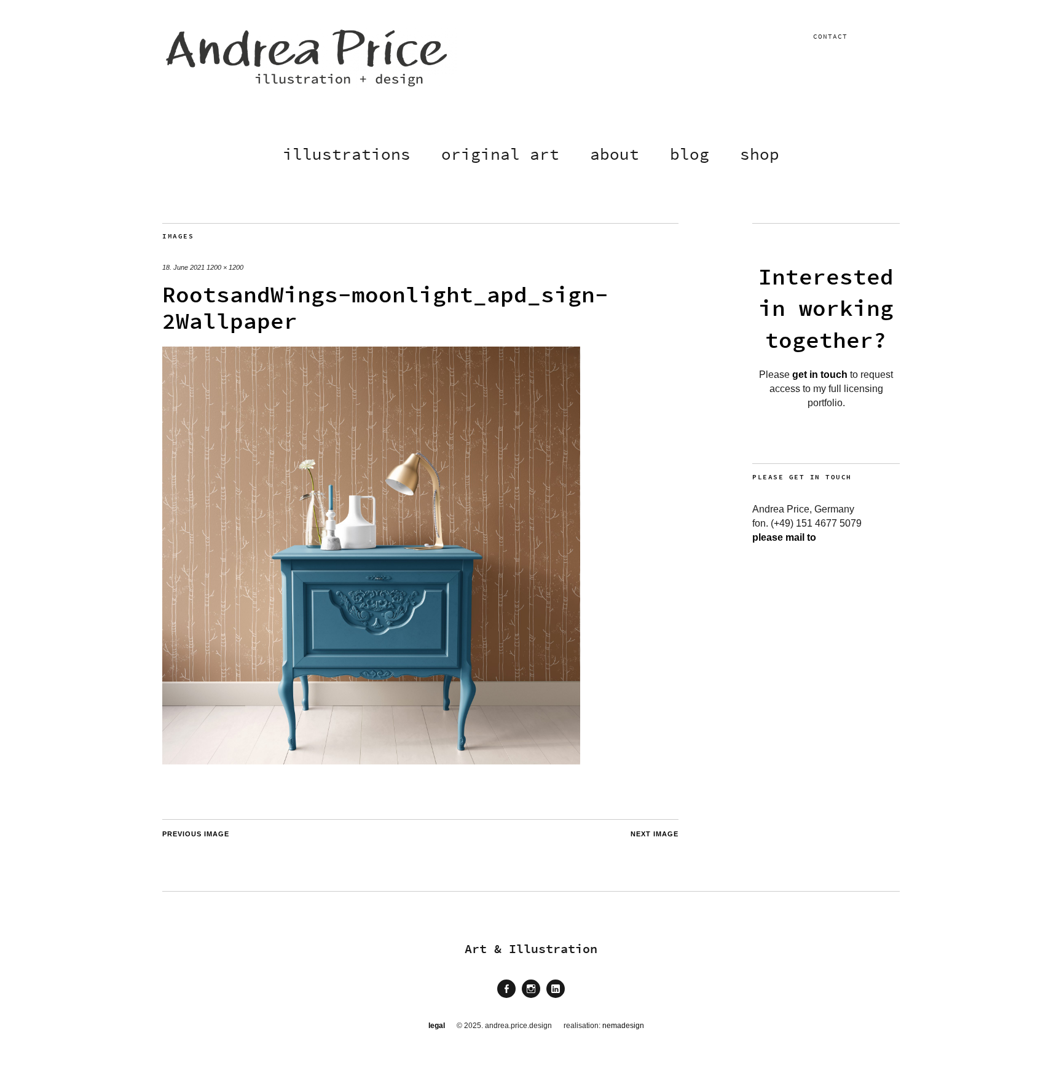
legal (436, 1025)
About (614, 154)
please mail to (784, 537)
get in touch (820, 374)
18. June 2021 (183, 267)
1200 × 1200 (224, 267)
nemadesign (623, 1025)
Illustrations (347, 154)
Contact (830, 36)
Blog (689, 154)
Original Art (500, 154)
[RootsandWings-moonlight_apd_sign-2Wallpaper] (371, 761)
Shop (759, 154)
